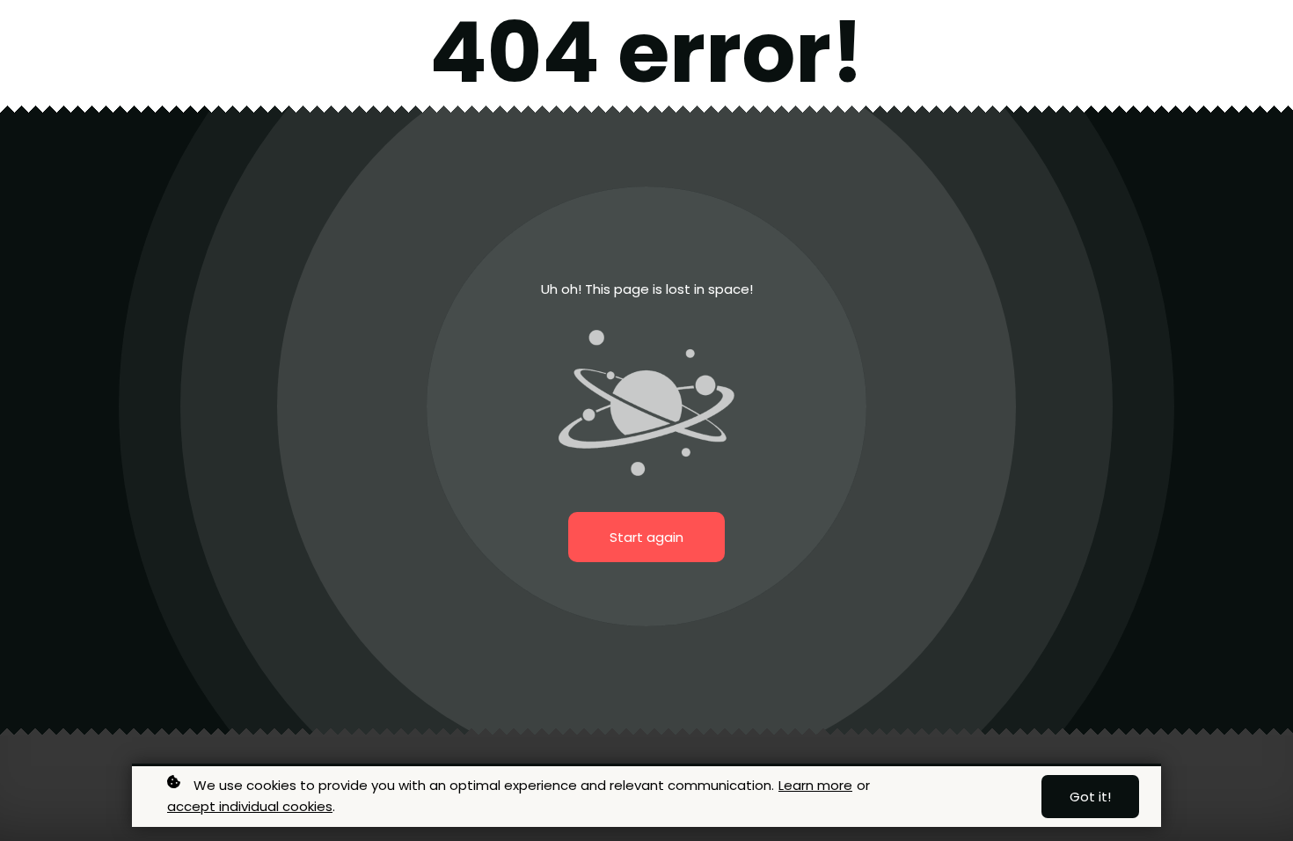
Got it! (1090, 796)
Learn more (815, 785)
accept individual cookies (249, 806)
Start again (646, 537)
